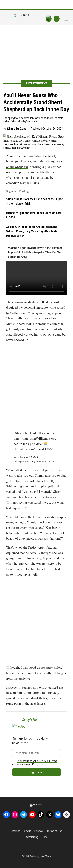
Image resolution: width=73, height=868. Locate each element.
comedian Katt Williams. (23, 182)
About (27, 831)
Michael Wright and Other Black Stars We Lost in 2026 (33, 215)
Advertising (31, 837)
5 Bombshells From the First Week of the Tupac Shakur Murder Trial (34, 201)
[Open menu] (66, 19)
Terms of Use (54, 831)
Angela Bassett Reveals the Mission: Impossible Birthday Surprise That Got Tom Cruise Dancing (35, 252)
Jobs (45, 837)
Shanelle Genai (17, 129)
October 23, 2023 (45, 461)
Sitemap (15, 831)
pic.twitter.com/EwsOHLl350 (33, 449)
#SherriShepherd (25, 433)
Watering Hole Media (40, 856)
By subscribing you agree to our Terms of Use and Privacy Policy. (34, 763)
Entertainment (36, 83)
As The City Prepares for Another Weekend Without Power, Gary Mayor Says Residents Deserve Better (31, 231)
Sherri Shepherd (17, 166)
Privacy (38, 831)
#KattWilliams (38, 438)
